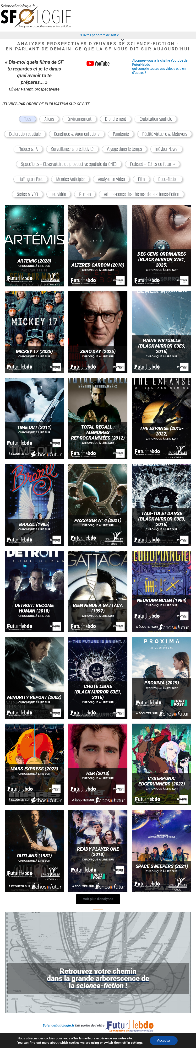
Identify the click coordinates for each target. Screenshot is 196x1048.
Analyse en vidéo (111, 179)
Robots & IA (28, 149)
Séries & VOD (27, 194)
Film (141, 179)
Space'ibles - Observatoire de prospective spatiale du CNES (69, 164)
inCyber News (166, 149)
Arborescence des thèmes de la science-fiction (141, 194)
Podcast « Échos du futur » (152, 164)
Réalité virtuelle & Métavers (164, 134)
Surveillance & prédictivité (72, 149)
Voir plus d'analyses (98, 899)
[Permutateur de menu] (121, 40)
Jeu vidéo (58, 194)
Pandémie (121, 134)
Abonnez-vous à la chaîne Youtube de (159, 60)
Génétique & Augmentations (76, 134)
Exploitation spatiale (156, 119)
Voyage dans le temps (124, 149)
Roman (85, 194)
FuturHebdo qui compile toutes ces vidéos (154, 66)
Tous (27, 119)
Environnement (79, 119)
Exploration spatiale (25, 134)
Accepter (163, 1040)
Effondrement (115, 119)
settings (136, 1043)
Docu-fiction (168, 179)
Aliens (49, 119)
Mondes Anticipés (70, 179)
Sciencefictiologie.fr (58, 1025)
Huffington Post (30, 179)
